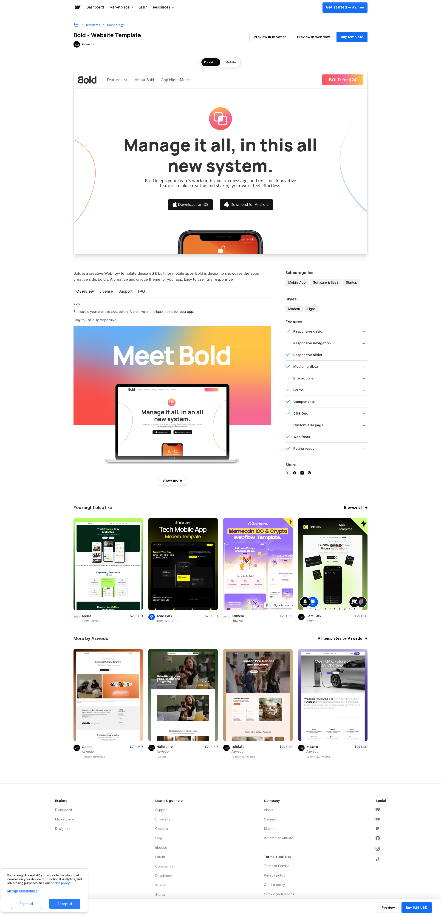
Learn (143, 7)
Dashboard (95, 7)
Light (311, 309)
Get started (345, 7)
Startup (351, 282)
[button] (121, 7)
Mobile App (297, 282)
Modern (294, 309)
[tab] (85, 291)
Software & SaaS (326, 282)
